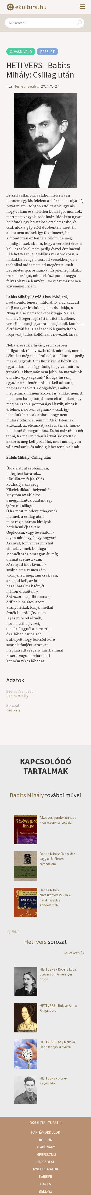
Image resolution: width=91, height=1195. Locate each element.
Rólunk (45, 1140)
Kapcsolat (46, 1162)
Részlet (47, 51)
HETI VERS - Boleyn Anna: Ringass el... (58, 1008)
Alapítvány (45, 1147)
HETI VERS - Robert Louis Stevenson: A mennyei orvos (58, 974)
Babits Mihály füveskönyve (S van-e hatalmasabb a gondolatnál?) (55, 897)
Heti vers (13, 710)
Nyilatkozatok (45, 1169)
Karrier (45, 1176)
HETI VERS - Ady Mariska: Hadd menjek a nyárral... (58, 1044)
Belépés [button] (45, 1191)
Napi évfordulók (45, 1132)
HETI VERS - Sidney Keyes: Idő (54, 1080)
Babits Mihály (17, 696)
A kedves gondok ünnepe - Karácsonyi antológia (58, 820)
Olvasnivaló (21, 51)
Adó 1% (46, 1184)
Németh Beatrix (26, 86)
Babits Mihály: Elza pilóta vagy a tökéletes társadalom (57, 859)
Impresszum (45, 1154)
